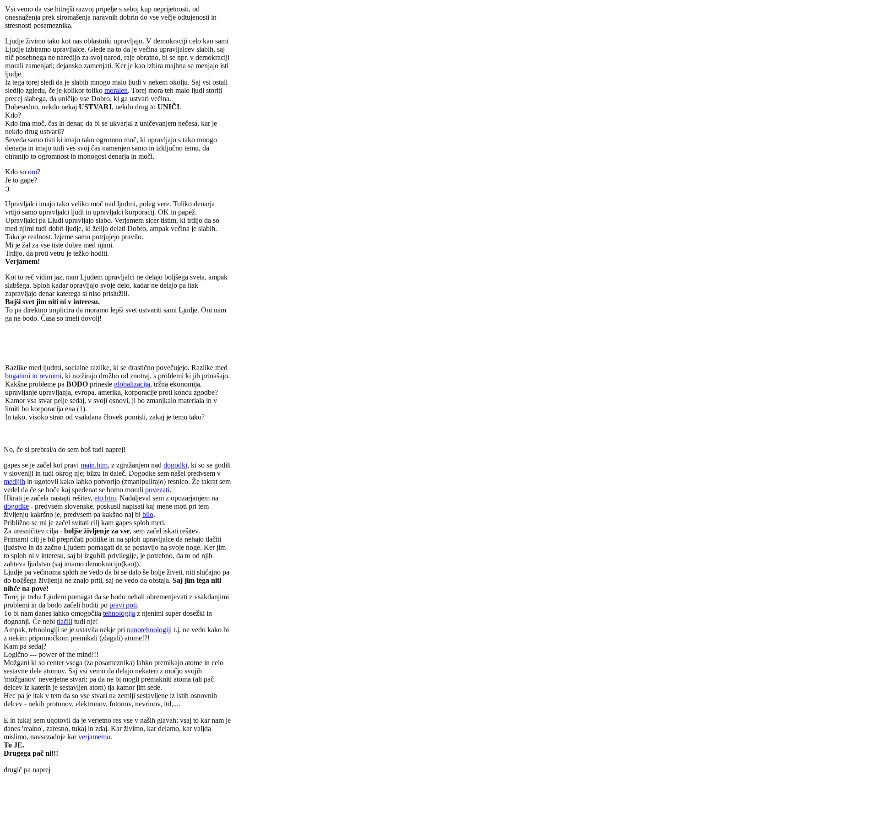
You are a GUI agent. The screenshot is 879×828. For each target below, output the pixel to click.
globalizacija (132, 384)
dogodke (16, 506)
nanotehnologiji (149, 630)
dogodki (175, 465)
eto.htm (105, 498)
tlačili (64, 621)
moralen (116, 90)
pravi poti (123, 605)
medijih (14, 481)
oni (32, 172)
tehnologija (119, 613)
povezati (157, 490)
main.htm (94, 465)
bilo (147, 514)
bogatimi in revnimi (33, 376)
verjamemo (94, 737)
